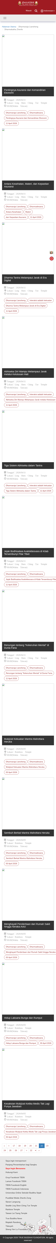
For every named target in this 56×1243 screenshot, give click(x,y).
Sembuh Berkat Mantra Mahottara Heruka (24, 858)
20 (30, 1146)
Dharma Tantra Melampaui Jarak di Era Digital (26, 306)
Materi (28, 212)
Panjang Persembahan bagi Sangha (21, 1165)
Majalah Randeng (13, 1222)
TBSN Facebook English (16, 1185)
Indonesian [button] (48, 11)
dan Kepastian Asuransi (16, 217)
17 (14, 1146)
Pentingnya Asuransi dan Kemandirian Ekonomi (26, 118)
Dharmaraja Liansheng (16, 113)
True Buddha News (14, 1218)
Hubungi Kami (12, 1172)
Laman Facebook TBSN (16, 1181)
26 (16, 1150)
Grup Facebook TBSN (15, 1177)
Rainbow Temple (13, 1209)
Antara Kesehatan (13, 212)
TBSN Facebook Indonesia (17, 1189)
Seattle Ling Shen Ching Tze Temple (21, 1205)
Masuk (29, 10)
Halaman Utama (9, 27)
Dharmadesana (36, 113)
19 (25, 1146)
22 (42, 1146)
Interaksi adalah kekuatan (41, 300)
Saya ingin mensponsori (16, 1161)
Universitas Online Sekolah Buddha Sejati (23, 1193)
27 (21, 1150)
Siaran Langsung (13, 1202)
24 (5, 1150)
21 (36, 1146)
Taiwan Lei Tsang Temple (16, 1213)
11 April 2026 (11, 123)
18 (19, 1146)
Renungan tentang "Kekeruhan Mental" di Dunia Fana (29, 673)
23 (47, 1146)
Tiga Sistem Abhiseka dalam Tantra (21, 491)
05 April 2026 (11, 772)
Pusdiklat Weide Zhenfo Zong (18, 1198)
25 (10, 1150)
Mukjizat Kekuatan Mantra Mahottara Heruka (25, 767)
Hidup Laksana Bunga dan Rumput (21, 1043)
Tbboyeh (9, 1226)
